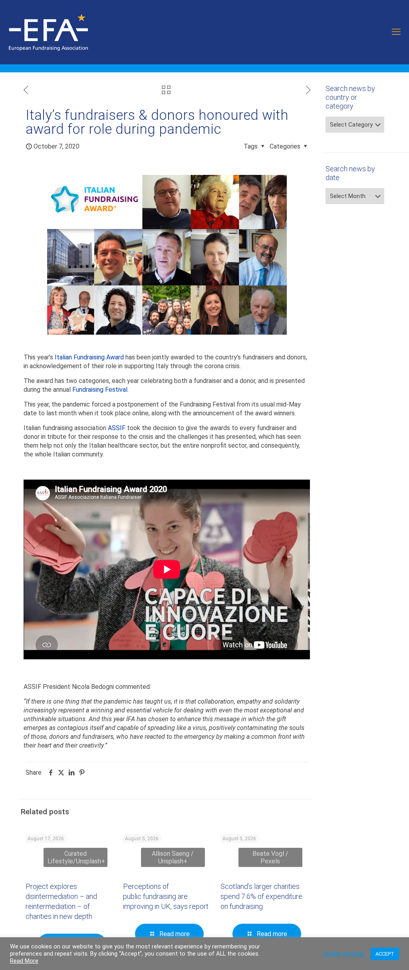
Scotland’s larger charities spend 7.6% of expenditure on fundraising (261, 896)
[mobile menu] (396, 32)
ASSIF (116, 428)
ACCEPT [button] (384, 954)
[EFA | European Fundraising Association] (70, 32)
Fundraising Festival (99, 389)
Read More (24, 960)
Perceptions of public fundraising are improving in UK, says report (165, 896)
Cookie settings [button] (344, 953)
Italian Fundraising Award (89, 357)
